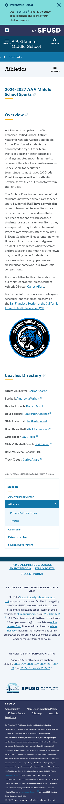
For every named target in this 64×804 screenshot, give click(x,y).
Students (15, 57)
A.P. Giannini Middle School (32, 564)
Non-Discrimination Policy (42, 708)
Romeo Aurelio (35, 406)
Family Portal (45, 568)
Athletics (13, 504)
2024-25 (19, 663)
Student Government (20, 544)
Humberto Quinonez (35, 413)
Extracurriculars (17, 537)
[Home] (46, 31)
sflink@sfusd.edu (26, 613)
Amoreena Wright (27, 398)
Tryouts (14, 520)
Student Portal (32, 573)
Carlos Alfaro (35, 286)
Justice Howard (37, 421)
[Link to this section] (34, 95)
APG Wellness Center (21, 496)
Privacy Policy (16, 713)
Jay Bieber (28, 436)
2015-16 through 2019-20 (35, 668)
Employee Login (20, 568)
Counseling (14, 529)
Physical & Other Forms (23, 512)
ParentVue (21, 11)
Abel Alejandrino (38, 429)
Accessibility (12, 708)
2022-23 (45, 663)
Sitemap (37, 713)
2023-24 (32, 663)
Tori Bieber (42, 444)
